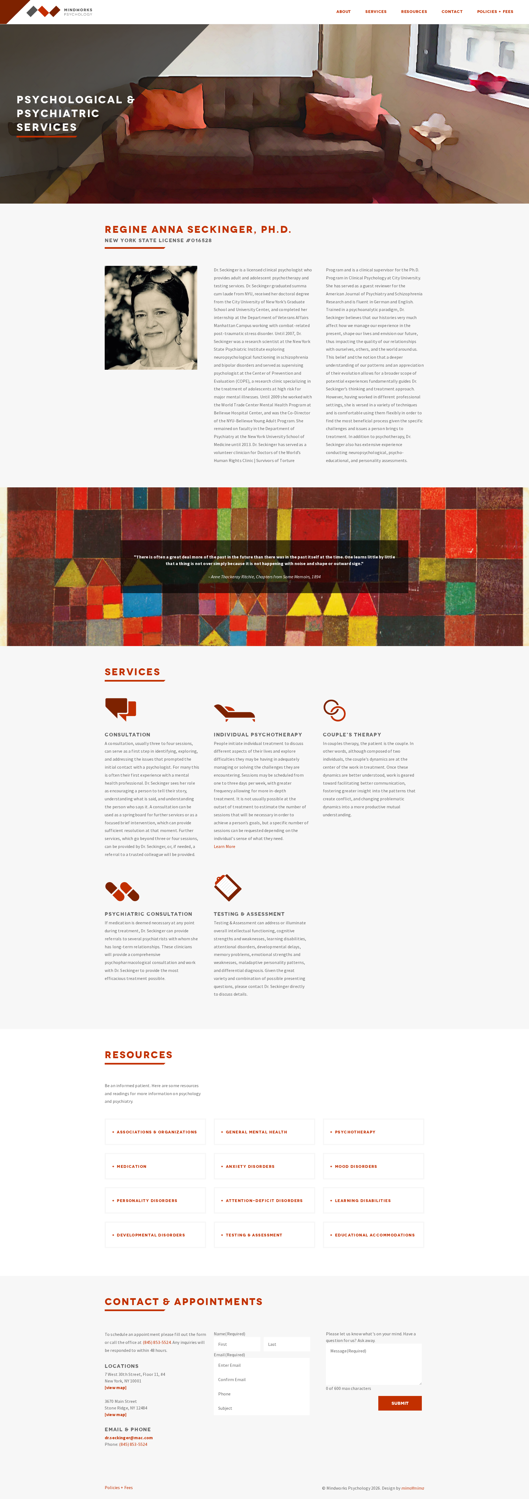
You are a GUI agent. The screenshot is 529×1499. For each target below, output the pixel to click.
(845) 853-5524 (157, 1342)
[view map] (116, 1387)
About (343, 11)
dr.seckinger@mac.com (129, 1437)
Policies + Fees (495, 11)
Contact (452, 11)
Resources (414, 11)
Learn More (225, 846)
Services (376, 11)
